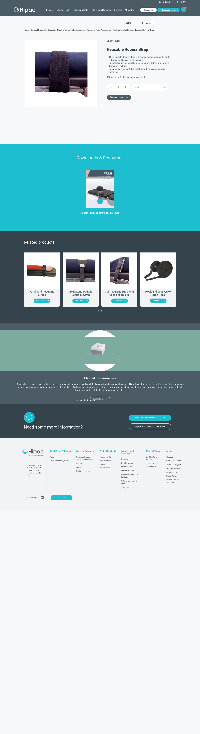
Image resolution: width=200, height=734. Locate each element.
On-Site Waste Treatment (151, 458)
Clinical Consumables (104, 466)
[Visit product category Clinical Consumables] (100, 350)
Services (118, 10)
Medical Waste (81, 10)
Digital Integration (83, 471)
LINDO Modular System (59, 461)
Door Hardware (127, 463)
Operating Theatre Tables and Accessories (66, 30)
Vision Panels (126, 467)
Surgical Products (38, 30)
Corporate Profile (172, 472)
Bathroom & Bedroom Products (129, 475)
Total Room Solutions (101, 10)
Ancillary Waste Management (152, 464)
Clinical (49, 10)
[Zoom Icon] (61, 73)
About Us (129, 10)
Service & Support (173, 468)
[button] (98, 310)
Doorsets (124, 459)
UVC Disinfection (106, 461)
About (52, 457)
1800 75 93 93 (36, 465)
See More (40, 301)
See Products (98, 399)
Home (26, 30)
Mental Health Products (128, 452)
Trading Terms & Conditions (172, 481)
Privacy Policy (171, 476)
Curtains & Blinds (127, 471)
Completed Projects (173, 465)
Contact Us (182, 2)
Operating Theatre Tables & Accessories (84, 458)
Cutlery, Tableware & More (129, 482)
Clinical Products (108, 451)
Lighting (79, 463)
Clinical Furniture (105, 457)
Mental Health (63, 10)
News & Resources (165, 2)
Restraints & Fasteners (123, 30)
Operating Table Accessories (98, 30)
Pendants (80, 467)
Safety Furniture (127, 487)
